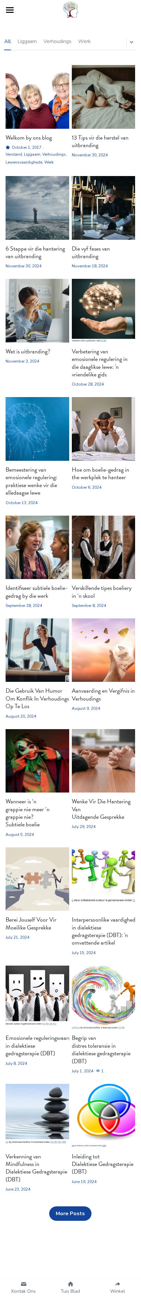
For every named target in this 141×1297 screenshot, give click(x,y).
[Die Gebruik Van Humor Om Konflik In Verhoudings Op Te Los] (37, 650)
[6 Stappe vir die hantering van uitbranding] (37, 208)
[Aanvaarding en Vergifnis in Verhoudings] (103, 650)
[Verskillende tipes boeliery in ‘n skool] (103, 547)
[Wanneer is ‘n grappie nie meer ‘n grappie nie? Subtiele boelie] (37, 761)
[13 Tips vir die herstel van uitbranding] (103, 97)
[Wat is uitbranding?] (37, 311)
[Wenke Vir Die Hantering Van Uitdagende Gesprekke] (103, 761)
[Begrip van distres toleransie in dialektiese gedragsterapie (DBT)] (103, 997)
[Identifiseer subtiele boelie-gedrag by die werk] (37, 547)
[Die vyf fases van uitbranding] (103, 208)
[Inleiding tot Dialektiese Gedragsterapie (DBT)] (103, 1116)
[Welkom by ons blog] (37, 97)
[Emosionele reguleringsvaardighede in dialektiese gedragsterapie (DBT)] (37, 997)
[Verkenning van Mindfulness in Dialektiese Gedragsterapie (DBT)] (37, 1116)
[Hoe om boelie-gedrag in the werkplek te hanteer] (103, 429)
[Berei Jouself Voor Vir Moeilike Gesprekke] (37, 879)
